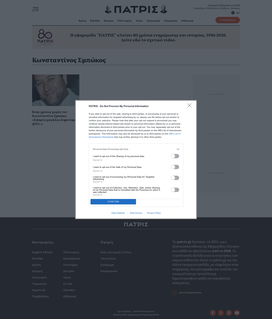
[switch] (175, 156)
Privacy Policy (154, 213)
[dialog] (136, 159)
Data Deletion (118, 213)
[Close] (190, 106)
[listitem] (136, 149)
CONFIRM (113, 201)
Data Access (136, 213)
